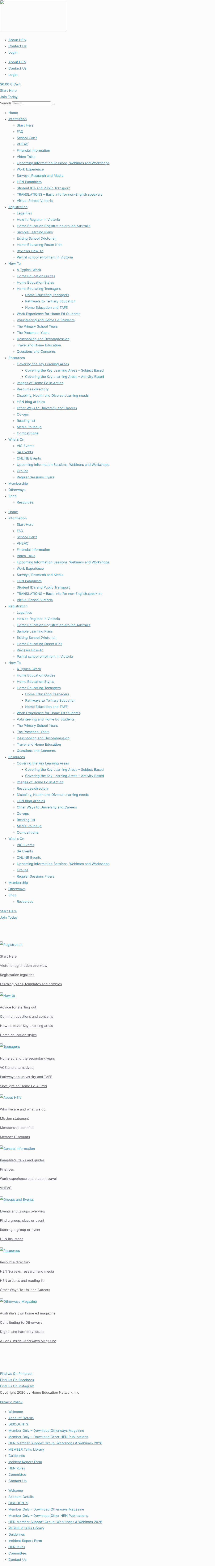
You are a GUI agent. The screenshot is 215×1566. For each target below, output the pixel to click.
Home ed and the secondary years (27, 1058)
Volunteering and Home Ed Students (46, 320)
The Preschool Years (33, 332)
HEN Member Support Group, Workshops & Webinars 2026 (55, 1443)
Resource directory (15, 1262)
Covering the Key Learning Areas (43, 364)
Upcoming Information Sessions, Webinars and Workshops (63, 163)
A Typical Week (29, 270)
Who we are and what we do (23, 1109)
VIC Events (25, 446)
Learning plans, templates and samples (31, 984)
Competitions (27, 433)
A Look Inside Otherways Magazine (28, 1341)
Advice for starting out (18, 1007)
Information (17, 119)
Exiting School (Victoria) (36, 238)
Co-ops (23, 414)
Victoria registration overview (23, 965)
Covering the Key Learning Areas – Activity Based (64, 376)
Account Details (21, 1418)
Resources (16, 358)
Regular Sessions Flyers (35, 477)
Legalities (24, 213)
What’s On (16, 439)
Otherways (16, 490)
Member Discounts (15, 1137)
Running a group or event (20, 1230)
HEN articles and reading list (23, 1280)
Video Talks (26, 157)
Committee (17, 1474)
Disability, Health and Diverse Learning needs (53, 395)
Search (5, 103)
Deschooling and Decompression (43, 339)
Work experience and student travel (28, 1178)
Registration (18, 207)
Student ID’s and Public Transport (43, 188)
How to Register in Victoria (38, 219)
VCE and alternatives (16, 1067)
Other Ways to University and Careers (47, 408)
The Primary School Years (37, 326)
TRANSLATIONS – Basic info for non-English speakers (59, 194)
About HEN (17, 40)
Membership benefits (16, 1128)
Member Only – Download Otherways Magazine (46, 1430)
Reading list (26, 420)
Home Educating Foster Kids (39, 245)
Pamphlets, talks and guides (22, 1160)
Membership (18, 483)
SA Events (25, 452)
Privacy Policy (11, 1402)
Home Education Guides (36, 276)
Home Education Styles (35, 282)
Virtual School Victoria (35, 201)
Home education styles (18, 1035)
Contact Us (17, 46)
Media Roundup (29, 427)
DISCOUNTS (18, 1424)
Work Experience (30, 169)
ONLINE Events (29, 458)
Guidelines (16, 1456)
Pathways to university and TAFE (26, 1077)
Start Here (25, 125)
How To (14, 263)
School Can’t (27, 138)
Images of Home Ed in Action (40, 383)
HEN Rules (16, 1468)
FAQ (20, 131)
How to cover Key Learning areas (26, 1026)
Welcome (15, 1412)
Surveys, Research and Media (40, 175)
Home (13, 113)
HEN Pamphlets (29, 182)
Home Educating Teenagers (39, 289)
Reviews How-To (30, 251)
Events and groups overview (22, 1211)
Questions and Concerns (36, 351)
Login (12, 52)
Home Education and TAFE (46, 307)
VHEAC (22, 144)
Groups (22, 471)
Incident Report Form (25, 1462)
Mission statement (14, 1118)
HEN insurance (11, 1239)
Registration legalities (17, 975)
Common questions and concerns (26, 1016)
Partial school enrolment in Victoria (45, 257)
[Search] (53, 104)
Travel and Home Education (39, 345)
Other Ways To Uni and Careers (25, 1290)
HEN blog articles (31, 402)
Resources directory (33, 389)
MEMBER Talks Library (26, 1449)
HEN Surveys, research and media (27, 1271)
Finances (7, 1169)
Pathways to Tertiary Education (50, 301)
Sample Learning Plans (35, 232)
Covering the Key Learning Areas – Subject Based (64, 370)
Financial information (33, 150)
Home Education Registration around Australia (53, 226)
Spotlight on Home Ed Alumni (23, 1086)
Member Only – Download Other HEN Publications (48, 1437)
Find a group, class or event (22, 1220)
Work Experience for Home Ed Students (48, 314)
